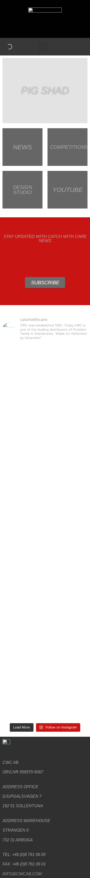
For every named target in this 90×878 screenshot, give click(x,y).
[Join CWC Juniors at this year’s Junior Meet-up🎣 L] (45, 701)
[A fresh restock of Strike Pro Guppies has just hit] (45, 477)
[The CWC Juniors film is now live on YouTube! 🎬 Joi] (45, 656)
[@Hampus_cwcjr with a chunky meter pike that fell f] (45, 534)
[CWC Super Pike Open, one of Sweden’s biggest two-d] (45, 382)
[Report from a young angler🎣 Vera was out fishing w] (45, 439)
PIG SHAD (45, 90)
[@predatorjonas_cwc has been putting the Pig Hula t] (45, 614)
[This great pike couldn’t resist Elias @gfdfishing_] (45, 585)
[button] (43, 46)
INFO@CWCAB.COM (22, 874)
